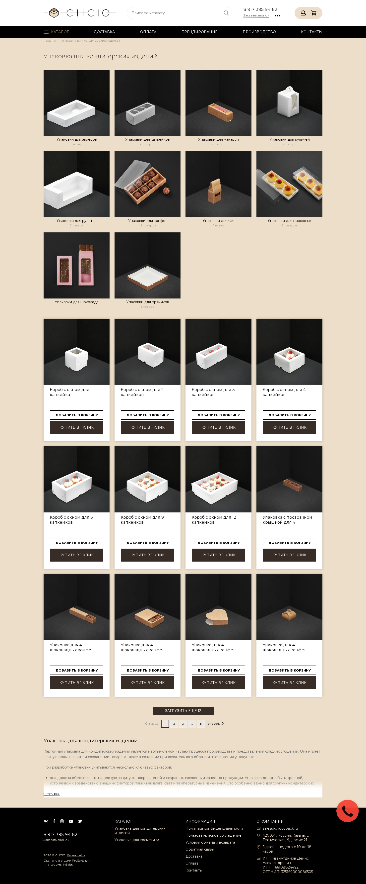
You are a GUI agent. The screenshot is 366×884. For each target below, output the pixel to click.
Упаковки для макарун (218, 139)
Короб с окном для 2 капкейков (142, 392)
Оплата (148, 32)
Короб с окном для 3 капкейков (213, 392)
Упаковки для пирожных (289, 220)
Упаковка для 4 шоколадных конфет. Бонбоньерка (284, 648)
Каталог (60, 32)
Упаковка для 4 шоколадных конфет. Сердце (214, 648)
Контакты (311, 32)
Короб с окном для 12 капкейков (214, 520)
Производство (259, 32)
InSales (68, 864)
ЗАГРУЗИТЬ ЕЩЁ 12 (183, 710)
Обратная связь (199, 849)
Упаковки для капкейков (147, 139)
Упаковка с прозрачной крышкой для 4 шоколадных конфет (287, 520)
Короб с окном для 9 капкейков (142, 520)
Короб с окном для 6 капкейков (71, 520)
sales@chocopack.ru (280, 828)
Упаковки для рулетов (77, 220)
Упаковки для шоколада (77, 302)
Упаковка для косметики (137, 840)
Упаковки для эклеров (77, 139)
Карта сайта (76, 855)
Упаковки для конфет (147, 220)
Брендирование (199, 32)
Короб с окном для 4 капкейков (284, 392)
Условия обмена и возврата (210, 842)
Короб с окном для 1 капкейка (71, 392)
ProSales (78, 860)
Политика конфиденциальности (214, 828)
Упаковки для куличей (289, 139)
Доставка (104, 32)
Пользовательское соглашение (213, 835)
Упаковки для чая (218, 220)
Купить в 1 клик (77, 427)
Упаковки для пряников (147, 302)
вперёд (214, 723)
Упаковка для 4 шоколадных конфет (71, 647)
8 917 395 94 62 (260, 9)
